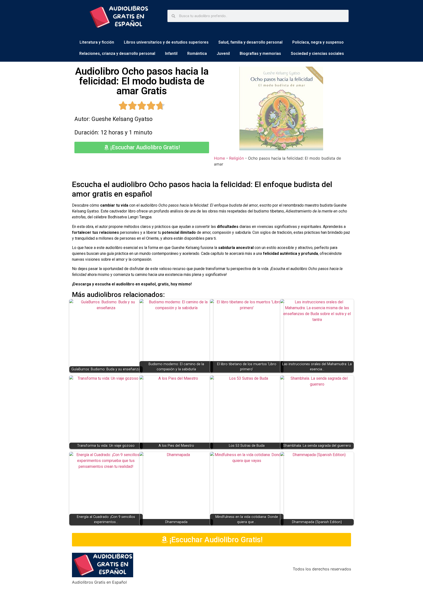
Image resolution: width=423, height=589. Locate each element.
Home (219, 158)
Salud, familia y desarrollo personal (250, 42)
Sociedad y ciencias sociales (317, 53)
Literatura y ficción (97, 42)
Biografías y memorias (260, 53)
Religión (236, 158)
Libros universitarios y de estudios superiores (166, 42)
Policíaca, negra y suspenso (318, 42)
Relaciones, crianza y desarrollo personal (117, 53)
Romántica (197, 53)
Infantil (171, 53)
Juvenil (223, 53)
